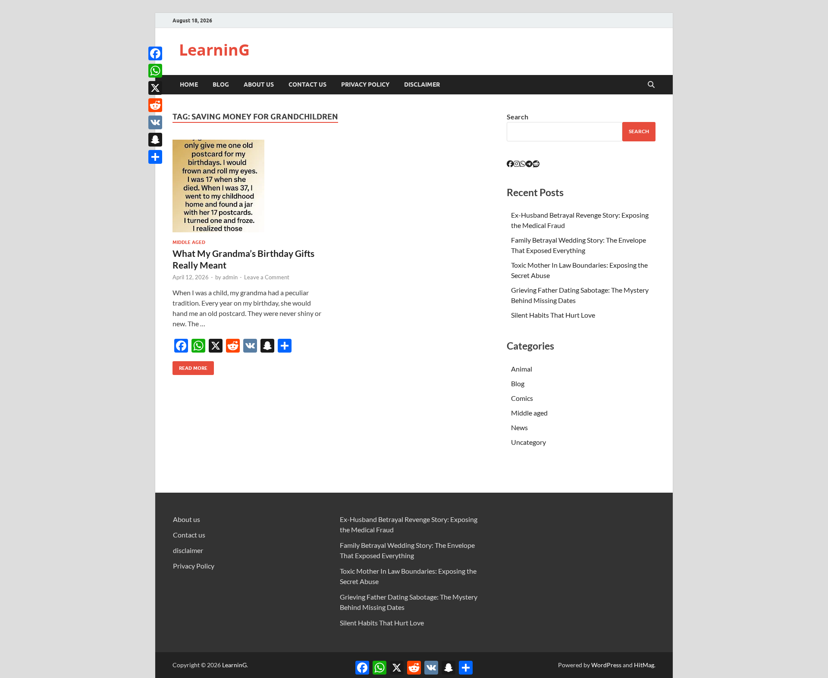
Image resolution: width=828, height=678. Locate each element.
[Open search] (651, 85)
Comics (522, 398)
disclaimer (422, 84)
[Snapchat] (155, 139)
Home (189, 84)
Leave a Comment (266, 277)
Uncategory (528, 442)
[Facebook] (155, 53)
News (519, 427)
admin (230, 277)
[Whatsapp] (523, 163)
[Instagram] (517, 163)
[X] (155, 88)
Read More (189, 366)
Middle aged (188, 242)
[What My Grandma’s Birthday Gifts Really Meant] (247, 186)
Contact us (307, 84)
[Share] (155, 157)
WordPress (606, 665)
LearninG (214, 49)
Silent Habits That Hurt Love (553, 315)
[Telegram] (529, 163)
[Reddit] (155, 105)
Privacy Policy (365, 84)
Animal (521, 369)
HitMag (644, 665)
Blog (221, 84)
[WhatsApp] (155, 70)
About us (259, 84)
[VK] (155, 122)
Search (517, 116)
